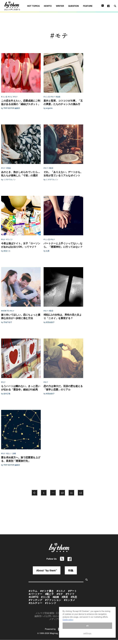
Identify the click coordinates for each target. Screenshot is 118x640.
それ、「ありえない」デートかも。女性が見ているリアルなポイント (63, 173)
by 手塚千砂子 (6, 322)
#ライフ (9, 239)
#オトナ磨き (47, 590)
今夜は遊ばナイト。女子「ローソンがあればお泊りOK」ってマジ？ (20, 245)
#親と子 (49, 593)
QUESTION (73, 5)
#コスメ (61, 590)
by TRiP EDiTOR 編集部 (10, 108)
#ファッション (53, 600)
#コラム (33, 590)
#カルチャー (35, 603)
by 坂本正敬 (5, 393)
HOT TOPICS (33, 5)
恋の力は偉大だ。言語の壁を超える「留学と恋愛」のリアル (63, 387)
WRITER (60, 5)
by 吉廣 (46, 251)
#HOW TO (5, 310)
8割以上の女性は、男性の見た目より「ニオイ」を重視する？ (63, 316)
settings (87, 633)
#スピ (10, 96)
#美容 (51, 168)
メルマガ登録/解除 (44, 613)
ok (87, 625)
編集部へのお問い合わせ (47, 616)
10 (62, 493)
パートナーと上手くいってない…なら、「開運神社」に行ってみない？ (63, 245)
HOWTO (48, 5)
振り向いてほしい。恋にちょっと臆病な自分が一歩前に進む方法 (20, 316)
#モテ (15, 96)
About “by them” (46, 570)
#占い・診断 (11, 453)
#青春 (8, 168)
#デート (72, 590)
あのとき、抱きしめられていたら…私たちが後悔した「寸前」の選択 (20, 173)
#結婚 (58, 96)
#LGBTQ (33, 597)
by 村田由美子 (49, 322)
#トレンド (50, 603)
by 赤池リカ (5, 251)
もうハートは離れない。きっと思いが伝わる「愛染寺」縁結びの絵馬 (20, 387)
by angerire (48, 108)
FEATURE (87, 5)
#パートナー (35, 593)
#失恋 (74, 597)
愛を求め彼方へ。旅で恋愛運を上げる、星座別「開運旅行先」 (20, 459)
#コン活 (4, 96)
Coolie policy (68, 619)
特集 (70, 570)
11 (71, 493)
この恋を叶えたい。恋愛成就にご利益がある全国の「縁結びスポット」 (20, 102)
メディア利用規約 (58, 619)
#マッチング (35, 600)
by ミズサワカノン (8, 179)
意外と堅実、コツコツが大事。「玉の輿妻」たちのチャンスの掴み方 (63, 102)
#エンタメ (69, 600)
